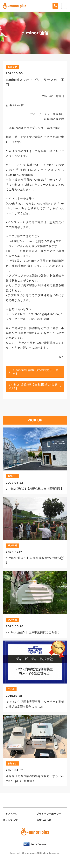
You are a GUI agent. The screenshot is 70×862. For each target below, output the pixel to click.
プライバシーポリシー (49, 813)
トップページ (10, 813)
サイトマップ (10, 820)
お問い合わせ (44, 820)
